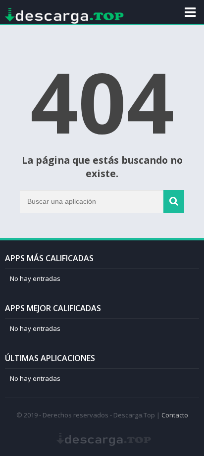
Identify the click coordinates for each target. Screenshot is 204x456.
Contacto (174, 414)
